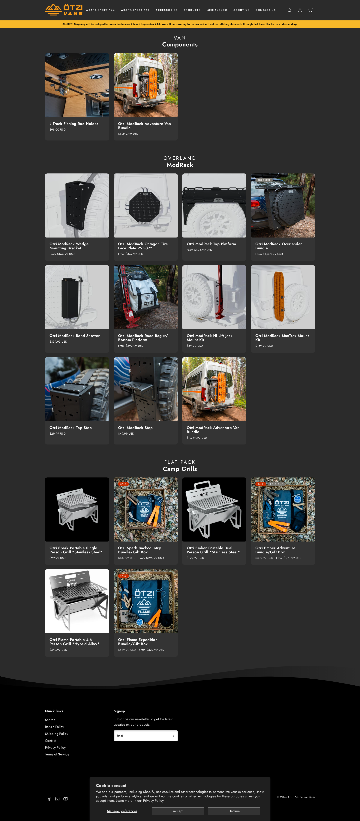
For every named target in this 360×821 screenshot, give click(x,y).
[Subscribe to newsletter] (174, 735)
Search (50, 719)
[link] (300, 10)
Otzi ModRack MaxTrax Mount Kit (282, 338)
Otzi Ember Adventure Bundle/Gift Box (275, 550)
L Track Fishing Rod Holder (74, 123)
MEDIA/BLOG (217, 10)
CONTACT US (266, 10)
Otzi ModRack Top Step (71, 427)
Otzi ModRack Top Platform (211, 244)
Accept (178, 811)
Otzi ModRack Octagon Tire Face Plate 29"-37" (143, 246)
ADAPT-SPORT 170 (135, 10)
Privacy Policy (153, 800)
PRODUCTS (192, 10)
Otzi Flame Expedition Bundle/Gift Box (138, 642)
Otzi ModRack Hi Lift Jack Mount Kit (210, 338)
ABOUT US (241, 10)
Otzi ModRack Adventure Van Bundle (144, 126)
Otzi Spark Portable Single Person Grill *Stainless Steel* (76, 550)
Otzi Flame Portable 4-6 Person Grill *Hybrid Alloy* (75, 642)
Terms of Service (57, 754)
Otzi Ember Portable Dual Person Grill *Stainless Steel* (213, 550)
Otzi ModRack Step (135, 427)
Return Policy (54, 726)
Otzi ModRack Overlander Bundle (278, 246)
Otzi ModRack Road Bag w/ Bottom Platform (143, 338)
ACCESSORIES (167, 10)
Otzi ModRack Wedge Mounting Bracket (69, 246)
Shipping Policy (56, 733)
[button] (289, 10)
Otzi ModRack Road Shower (75, 335)
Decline (234, 811)
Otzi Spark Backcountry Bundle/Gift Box (139, 550)
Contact (50, 740)
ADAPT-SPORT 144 (100, 10)
